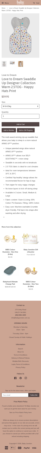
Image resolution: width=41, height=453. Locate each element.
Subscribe (34, 395)
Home (3, 8)
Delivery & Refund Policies (20, 358)
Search (20, 349)
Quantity (5, 112)
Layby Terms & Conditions (20, 364)
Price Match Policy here (23, 412)
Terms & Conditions (20, 355)
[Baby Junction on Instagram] (25, 378)
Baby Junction (27, 443)
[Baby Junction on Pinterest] (20, 378)
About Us (20, 352)
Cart (37, 3)
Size (3, 102)
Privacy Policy (20, 367)
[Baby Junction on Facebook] (15, 378)
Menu (6, 3)
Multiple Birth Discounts (20, 361)
